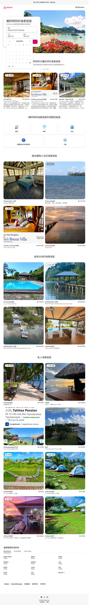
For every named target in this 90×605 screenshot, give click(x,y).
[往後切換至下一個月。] (29, 41)
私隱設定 (42, 602)
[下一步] (47, 69)
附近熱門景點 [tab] (27, 551)
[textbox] (14, 36)
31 (12, 66)
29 (30, 63)
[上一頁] (41, 69)
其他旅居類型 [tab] (17, 551)
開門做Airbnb (79, 7)
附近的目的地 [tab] (7, 551)
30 (9, 66)
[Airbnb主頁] (8, 7)
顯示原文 (52, 2)
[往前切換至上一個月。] (9, 41)
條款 (47, 602)
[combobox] (22, 30)
